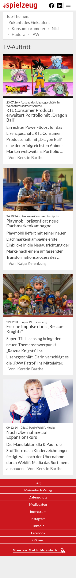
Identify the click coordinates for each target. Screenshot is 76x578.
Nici (55, 28)
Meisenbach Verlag (38, 490)
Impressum (38, 511)
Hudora (18, 34)
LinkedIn (38, 526)
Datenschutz (38, 497)
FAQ (38, 483)
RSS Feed (38, 540)
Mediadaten (38, 504)
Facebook (38, 533)
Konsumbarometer (29, 28)
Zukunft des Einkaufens (29, 22)
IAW (35, 34)
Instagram (38, 519)
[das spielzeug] (20, 5)
